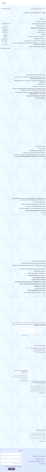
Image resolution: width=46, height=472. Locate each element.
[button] (38, 3)
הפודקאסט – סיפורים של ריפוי (4, 32)
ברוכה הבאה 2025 (41, 430)
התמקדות (5, 35)
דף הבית (43, 8)
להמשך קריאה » (41, 392)
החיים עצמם (4, 27)
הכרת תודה (4, 29)
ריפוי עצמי (5, 38)
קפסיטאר (5, 36)
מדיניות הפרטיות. (8, 466)
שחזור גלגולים (4, 39)
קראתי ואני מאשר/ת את (12, 466)
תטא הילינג (4, 44)
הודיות (5, 26)
